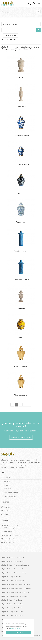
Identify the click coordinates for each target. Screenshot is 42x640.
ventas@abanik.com (10, 539)
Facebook (7, 511)
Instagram (7, 507)
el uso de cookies (15, 628)
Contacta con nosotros (21, 437)
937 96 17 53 (8, 531)
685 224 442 (8, 535)
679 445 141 (17, 535)
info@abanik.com (9, 543)
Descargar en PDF (10, 35)
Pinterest (7, 514)
